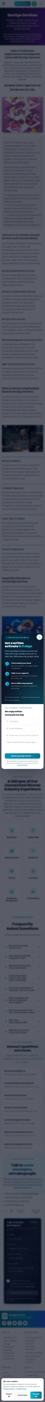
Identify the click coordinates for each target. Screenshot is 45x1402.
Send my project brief (22, 756)
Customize (22, 1395)
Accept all (36, 1395)
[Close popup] (39, 637)
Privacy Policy (22, 765)
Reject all (9, 1395)
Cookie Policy (21, 1389)
